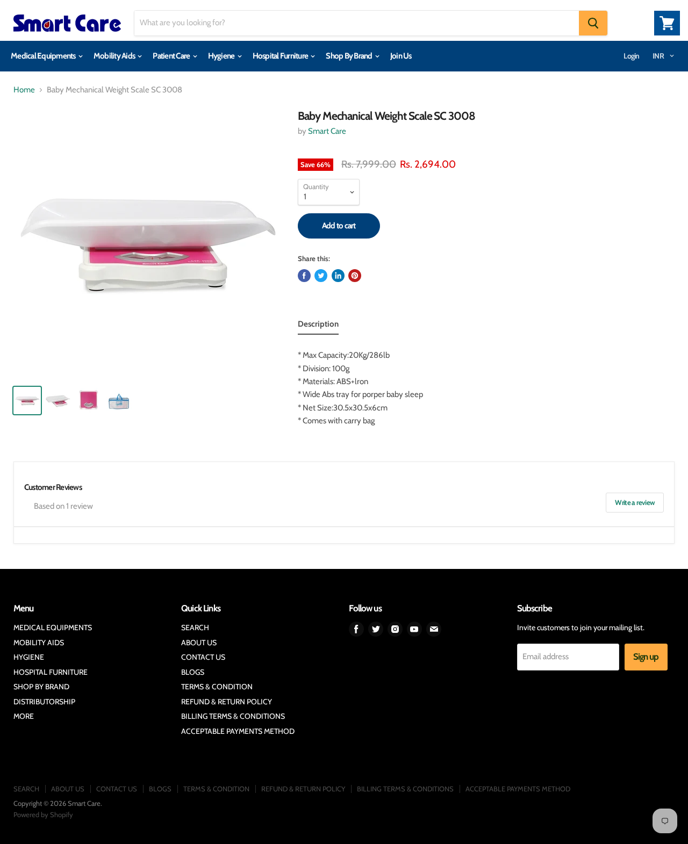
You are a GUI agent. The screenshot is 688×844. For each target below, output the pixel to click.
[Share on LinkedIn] (338, 275)
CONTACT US (203, 657)
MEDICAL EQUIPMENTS (52, 627)
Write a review (635, 502)
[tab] (318, 326)
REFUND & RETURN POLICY (226, 701)
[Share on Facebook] (304, 275)
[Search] (593, 23)
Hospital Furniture (281, 56)
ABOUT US (199, 642)
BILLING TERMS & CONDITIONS (233, 716)
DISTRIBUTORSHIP (44, 701)
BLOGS (192, 672)
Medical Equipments (44, 56)
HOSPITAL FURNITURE (50, 672)
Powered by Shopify (43, 814)
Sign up (646, 656)
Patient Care (172, 56)
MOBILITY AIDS (38, 642)
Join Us (401, 56)
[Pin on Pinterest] (354, 275)
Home (24, 90)
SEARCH (195, 627)
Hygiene (222, 56)
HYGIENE (28, 657)
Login (631, 56)
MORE (23, 716)
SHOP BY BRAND (41, 686)
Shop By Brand (350, 56)
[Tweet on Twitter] (320, 275)
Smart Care (327, 131)
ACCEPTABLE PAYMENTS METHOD (238, 731)
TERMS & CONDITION (217, 686)
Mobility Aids (115, 56)
